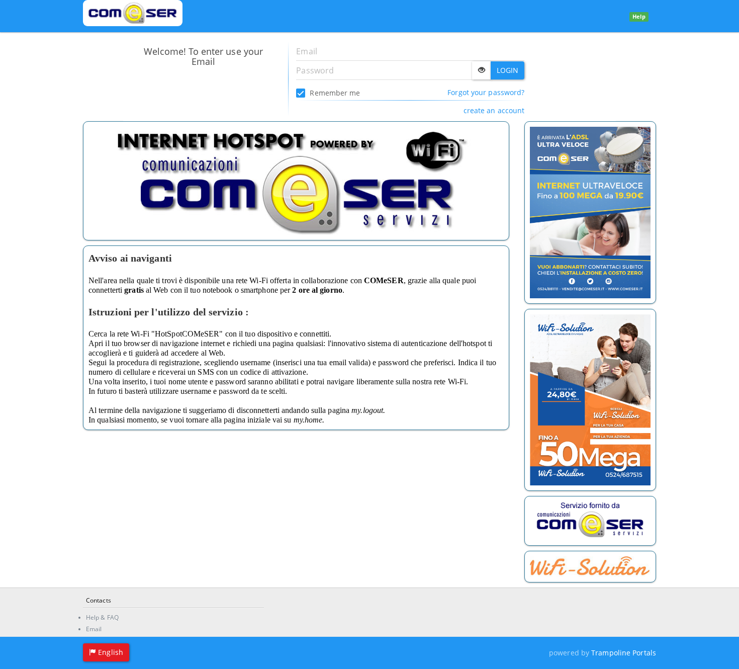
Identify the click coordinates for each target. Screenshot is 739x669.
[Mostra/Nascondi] (481, 70)
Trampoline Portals (623, 652)
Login (508, 70)
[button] (106, 652)
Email (94, 629)
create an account (494, 110)
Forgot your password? (485, 92)
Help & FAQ (102, 617)
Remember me (334, 93)
